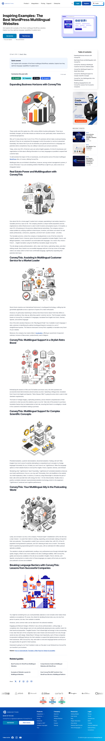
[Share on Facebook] (19, 681)
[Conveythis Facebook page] (12, 737)
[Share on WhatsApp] (27, 681)
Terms (89, 716)
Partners (56, 716)
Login (77, 3)
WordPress (13, 159)
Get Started (10, 722)
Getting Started (75, 714)
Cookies (90, 723)
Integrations (34, 3)
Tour (38, 727)
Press (55, 721)
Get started (9, 36)
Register (86, 3)
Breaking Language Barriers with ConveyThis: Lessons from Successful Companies (84, 84)
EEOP (89, 721)
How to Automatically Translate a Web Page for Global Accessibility (35, 650)
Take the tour (26, 36)
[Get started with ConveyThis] (85, 108)
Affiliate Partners (58, 718)
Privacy (89, 714)
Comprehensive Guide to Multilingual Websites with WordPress (51, 665)
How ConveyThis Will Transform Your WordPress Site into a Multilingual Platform (52, 673)
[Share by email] (31, 681)
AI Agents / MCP (41, 723)
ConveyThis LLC (98, 737)
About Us (56, 714)
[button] (97, 3)
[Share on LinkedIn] (23, 681)
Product (26, 3)
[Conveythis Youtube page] (20, 737)
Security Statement (93, 725)
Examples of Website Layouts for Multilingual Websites (21, 673)
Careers (56, 723)
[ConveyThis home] (7, 3)
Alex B (21, 54)
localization (39, 333)
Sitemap (56, 725)
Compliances (91, 718)
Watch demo (26, 722)
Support (48, 3)
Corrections (91, 730)
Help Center (74, 716)
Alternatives (74, 723)
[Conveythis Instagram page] (16, 737)
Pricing (43, 3)
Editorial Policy (91, 727)
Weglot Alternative (75, 721)
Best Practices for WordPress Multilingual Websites (23, 665)
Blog (25, 54)
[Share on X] (15, 681)
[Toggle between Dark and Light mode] (72, 3)
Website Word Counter (77, 725)
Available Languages (42, 725)
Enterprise (57, 3)
